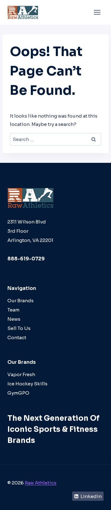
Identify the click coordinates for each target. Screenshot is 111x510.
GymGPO (18, 393)
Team (13, 310)
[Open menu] (97, 12)
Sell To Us (19, 328)
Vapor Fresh (21, 374)
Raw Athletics (40, 483)
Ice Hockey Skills (27, 384)
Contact (16, 337)
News (13, 319)
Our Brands (20, 300)
